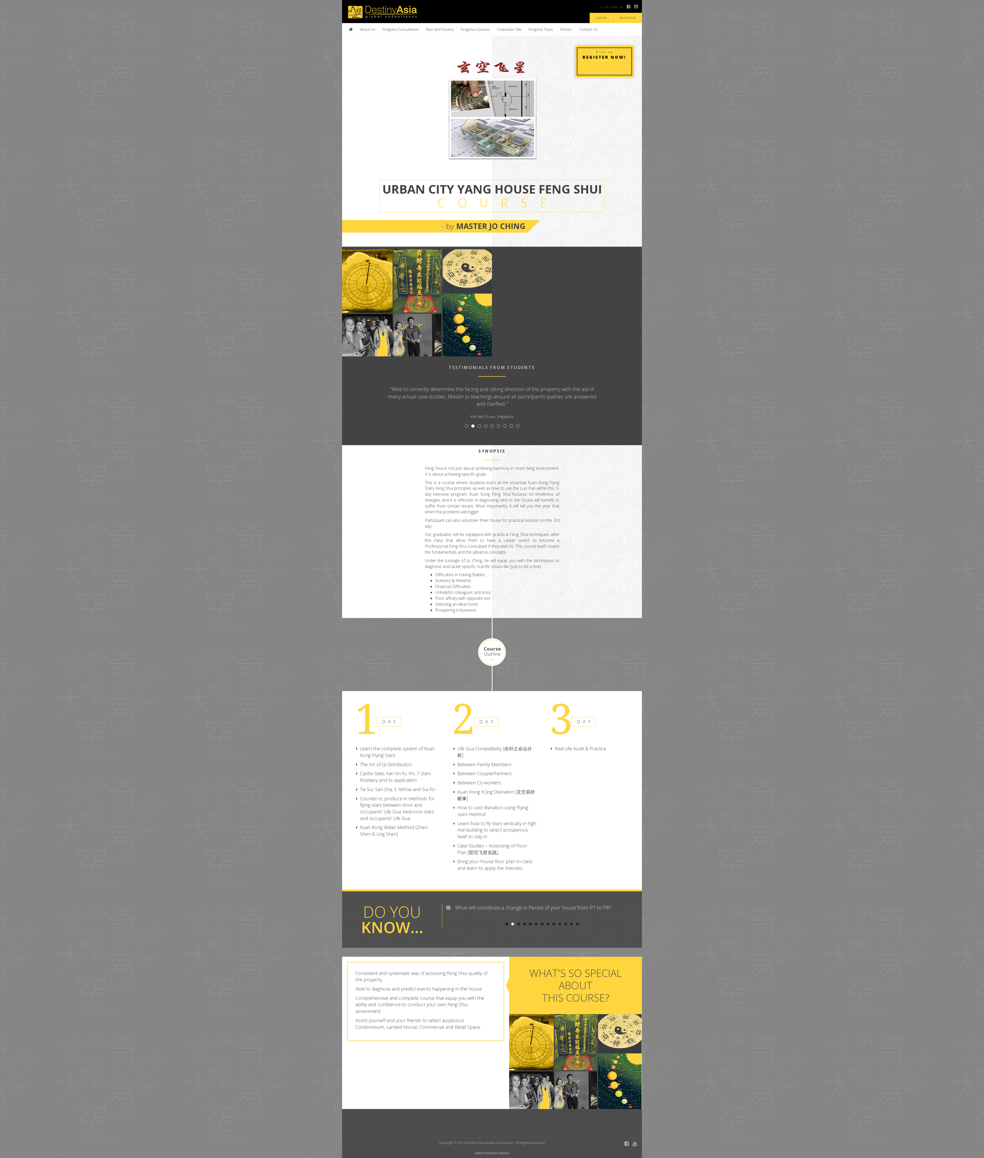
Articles (566, 29)
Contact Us (588, 29)
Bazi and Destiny (440, 29)
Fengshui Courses (475, 29)
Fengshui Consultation (401, 29)
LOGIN (601, 18)
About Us (367, 29)
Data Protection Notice (492, 1153)
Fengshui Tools (541, 29)
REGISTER (628, 18)
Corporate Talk (509, 29)
